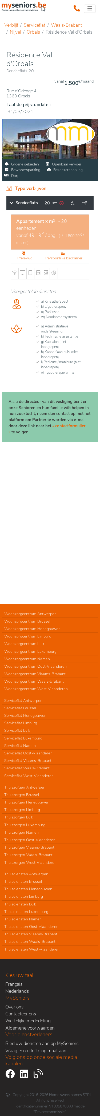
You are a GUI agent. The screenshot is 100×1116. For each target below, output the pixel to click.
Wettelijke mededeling (28, 1021)
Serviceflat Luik (17, 730)
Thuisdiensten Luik (20, 904)
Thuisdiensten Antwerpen (26, 874)
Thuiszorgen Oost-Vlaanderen (29, 839)
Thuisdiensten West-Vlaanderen (31, 949)
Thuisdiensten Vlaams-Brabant (30, 934)
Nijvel (15, 32)
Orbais (33, 32)
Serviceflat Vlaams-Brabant (27, 760)
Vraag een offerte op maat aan (35, 1050)
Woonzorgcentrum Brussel (27, 621)
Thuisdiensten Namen (23, 919)
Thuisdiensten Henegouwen (28, 889)
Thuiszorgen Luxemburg (24, 825)
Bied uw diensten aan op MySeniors (41, 1043)
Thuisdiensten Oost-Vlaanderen (31, 926)
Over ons (14, 1007)
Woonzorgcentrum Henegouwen (32, 628)
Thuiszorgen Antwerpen (24, 787)
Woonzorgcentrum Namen (27, 659)
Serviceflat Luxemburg (23, 738)
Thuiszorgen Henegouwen (26, 802)
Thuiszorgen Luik (18, 817)
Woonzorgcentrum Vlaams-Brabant (35, 673)
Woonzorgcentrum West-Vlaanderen (36, 688)
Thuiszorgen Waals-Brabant (28, 854)
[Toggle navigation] (90, 9)
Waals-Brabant (66, 25)
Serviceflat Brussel (20, 708)
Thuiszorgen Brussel (21, 794)
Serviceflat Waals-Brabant (27, 768)
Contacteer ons (20, 1014)
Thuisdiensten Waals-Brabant (29, 941)
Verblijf (11, 25)
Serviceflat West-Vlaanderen (29, 775)
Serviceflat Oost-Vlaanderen (28, 753)
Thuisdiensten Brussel (23, 881)
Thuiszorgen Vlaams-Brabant (29, 847)
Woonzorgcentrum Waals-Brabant (34, 681)
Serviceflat (34, 25)
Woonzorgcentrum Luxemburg (30, 651)
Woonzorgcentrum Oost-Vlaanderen (35, 666)
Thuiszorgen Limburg (22, 809)
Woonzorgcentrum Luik (24, 643)
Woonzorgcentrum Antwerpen (30, 613)
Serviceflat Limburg (20, 723)
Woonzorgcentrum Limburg (27, 636)
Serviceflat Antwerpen (23, 700)
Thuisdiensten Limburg (23, 896)
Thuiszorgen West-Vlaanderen (30, 862)
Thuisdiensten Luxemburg (26, 911)
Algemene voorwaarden (30, 1028)
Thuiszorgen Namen (21, 832)
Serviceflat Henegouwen (25, 715)
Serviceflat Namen (20, 745)
